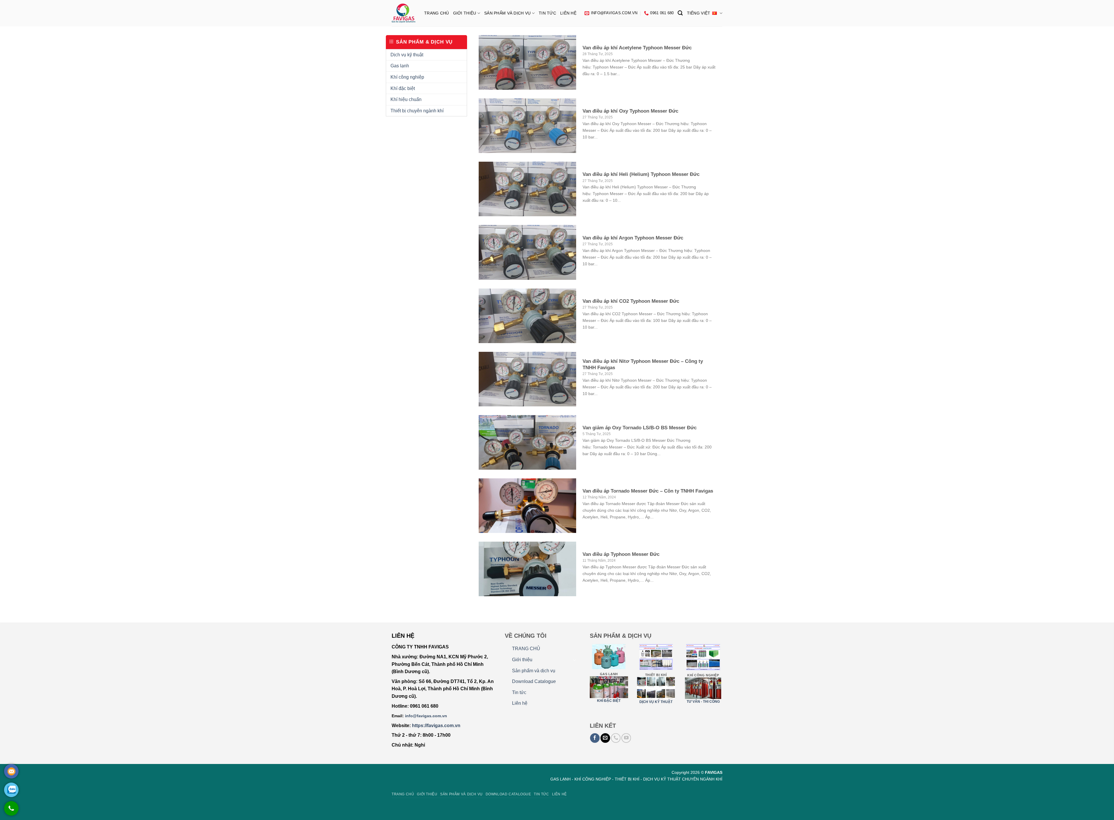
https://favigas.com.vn (436, 725)
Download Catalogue (534, 681)
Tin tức (547, 13)
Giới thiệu (464, 13)
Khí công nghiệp (407, 77)
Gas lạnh (399, 65)
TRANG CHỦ (436, 13)
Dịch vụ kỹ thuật (406, 54)
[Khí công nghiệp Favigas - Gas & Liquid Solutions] (403, 13)
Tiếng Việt (698, 13)
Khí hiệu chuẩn (406, 99)
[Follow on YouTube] (626, 738)
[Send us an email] (605, 738)
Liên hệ (568, 13)
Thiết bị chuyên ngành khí (417, 110)
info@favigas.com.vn (426, 715)
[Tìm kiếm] (680, 13)
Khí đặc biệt (402, 88)
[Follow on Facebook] (595, 738)
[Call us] (616, 738)
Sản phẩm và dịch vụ (507, 13)
